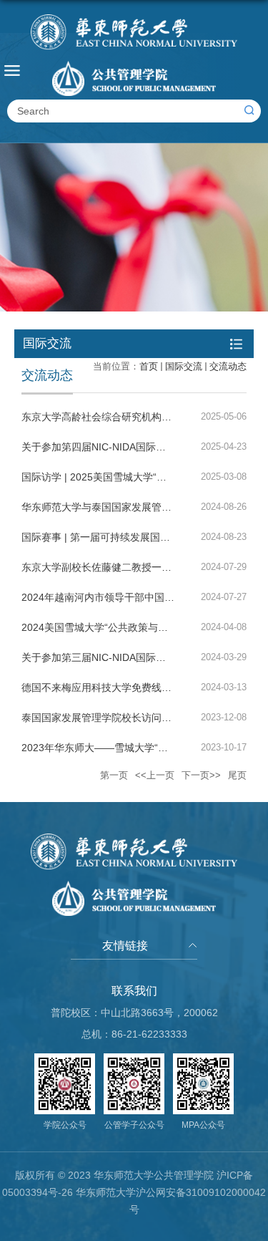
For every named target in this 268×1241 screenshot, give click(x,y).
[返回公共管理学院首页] (134, 55)
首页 (148, 366)
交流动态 (228, 366)
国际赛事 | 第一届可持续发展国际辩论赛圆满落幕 (130, 537)
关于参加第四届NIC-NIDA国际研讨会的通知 (118, 447)
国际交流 (183, 366)
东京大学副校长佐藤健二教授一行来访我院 (116, 567)
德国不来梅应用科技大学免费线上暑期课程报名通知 (136, 687)
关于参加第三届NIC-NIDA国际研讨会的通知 (118, 657)
